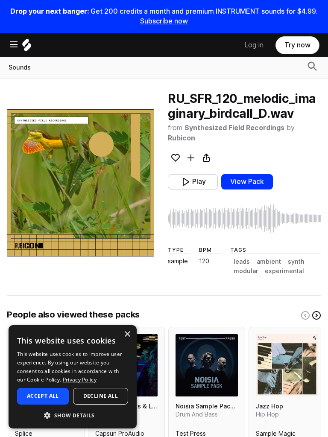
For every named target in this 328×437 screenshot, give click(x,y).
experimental (284, 271)
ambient (269, 261)
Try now (297, 45)
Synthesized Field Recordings (234, 128)
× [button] (127, 334)
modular (246, 271)
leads (242, 261)
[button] (72, 415)
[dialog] (73, 376)
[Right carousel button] (316, 315)
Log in (254, 45)
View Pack (247, 182)
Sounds (20, 67)
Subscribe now (164, 21)
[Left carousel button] (305, 315)
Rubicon (181, 138)
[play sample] (244, 218)
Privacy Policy (80, 379)
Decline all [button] (100, 395)
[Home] (26, 47)
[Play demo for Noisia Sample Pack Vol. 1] (206, 365)
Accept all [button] (43, 395)
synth (296, 261)
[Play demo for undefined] (80, 183)
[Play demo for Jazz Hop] (287, 365)
